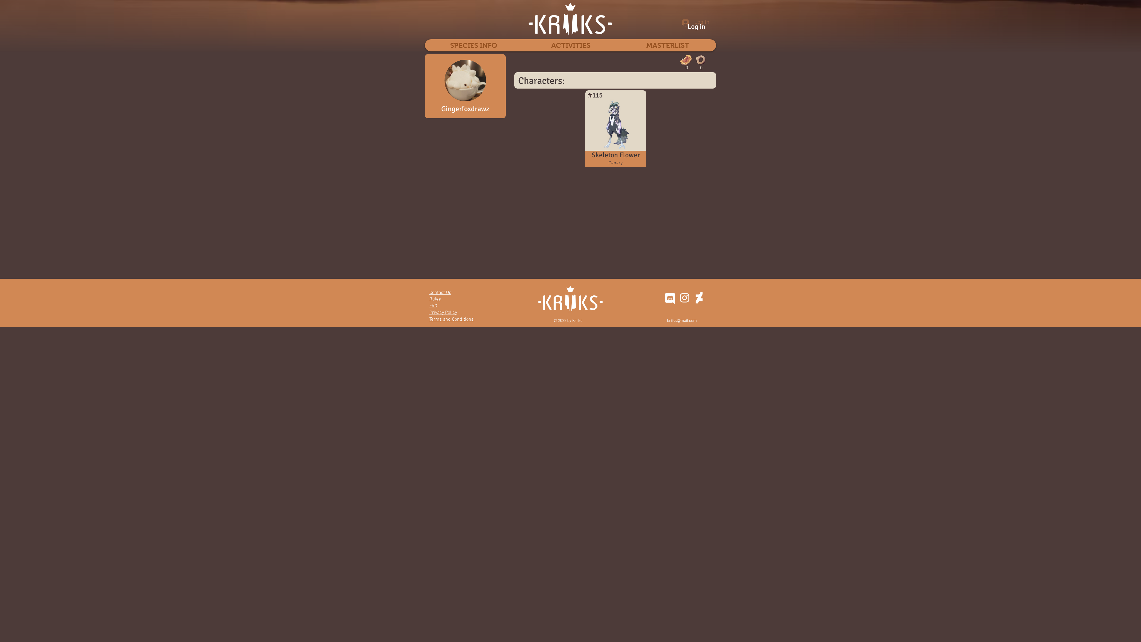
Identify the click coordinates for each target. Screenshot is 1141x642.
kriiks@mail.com (682, 320)
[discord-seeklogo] (670, 298)
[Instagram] (684, 298)
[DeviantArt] (699, 298)
